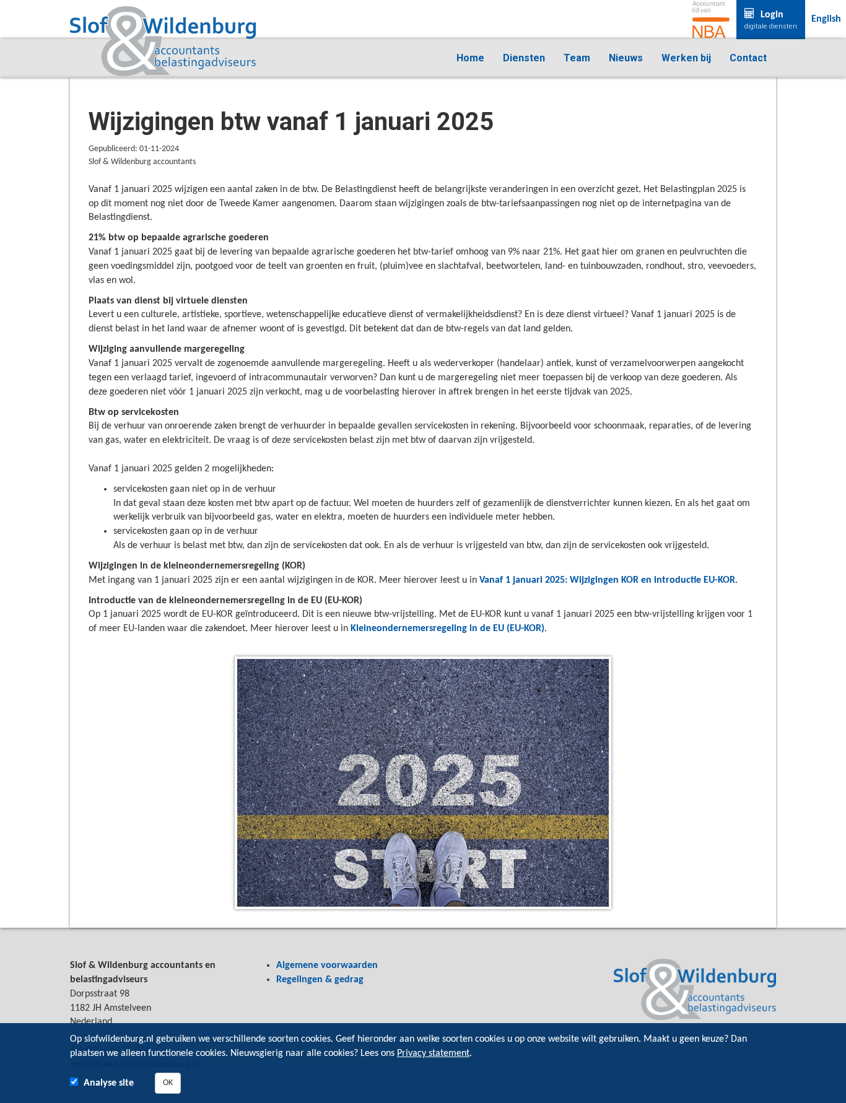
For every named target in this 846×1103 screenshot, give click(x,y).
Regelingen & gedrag (320, 980)
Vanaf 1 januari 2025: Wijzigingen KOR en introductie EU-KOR (607, 580)
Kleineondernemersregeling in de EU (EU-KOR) (447, 629)
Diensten (524, 58)
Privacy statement (433, 1053)
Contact (748, 58)
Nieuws (626, 58)
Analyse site (109, 1083)
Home (470, 58)
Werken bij (686, 58)
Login (770, 20)
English (826, 19)
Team (577, 58)
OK (168, 1083)
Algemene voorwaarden (327, 965)
